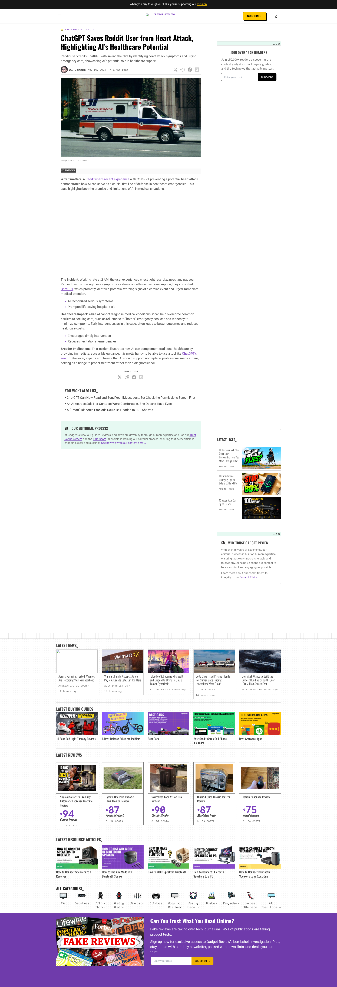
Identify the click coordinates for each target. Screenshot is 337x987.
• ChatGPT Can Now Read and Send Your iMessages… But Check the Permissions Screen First (130, 397)
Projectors (231, 903)
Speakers (137, 903)
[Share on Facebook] (190, 69)
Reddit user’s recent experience (107, 179)
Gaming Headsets (193, 905)
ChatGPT (67, 289)
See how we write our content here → (124, 443)
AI (94, 29)
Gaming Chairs (119, 905)
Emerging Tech (81, 29)
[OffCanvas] (59, 16)
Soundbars (82, 903)
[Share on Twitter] (175, 69)
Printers (156, 903)
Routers (211, 903)
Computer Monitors (174, 905)
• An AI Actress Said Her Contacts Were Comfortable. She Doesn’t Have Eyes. (119, 404)
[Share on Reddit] (183, 69)
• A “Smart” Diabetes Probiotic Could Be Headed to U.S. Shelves (109, 410)
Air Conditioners (271, 905)
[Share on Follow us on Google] (197, 69)
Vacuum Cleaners (250, 905)
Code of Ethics (248, 577)
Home (67, 29)
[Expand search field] (276, 17)
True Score (99, 439)
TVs (63, 903)
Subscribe (254, 16)
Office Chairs (100, 905)
